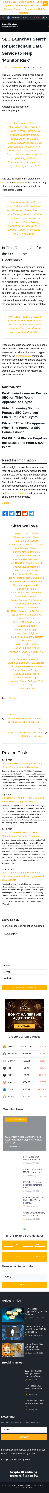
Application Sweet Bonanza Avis (26, 651)
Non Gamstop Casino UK (26, 585)
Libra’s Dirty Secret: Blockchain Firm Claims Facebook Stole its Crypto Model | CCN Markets (23, 876)
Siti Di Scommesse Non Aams (26, 666)
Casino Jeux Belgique (26, 633)
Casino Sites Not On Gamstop (26, 600)
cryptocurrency (23, 356)
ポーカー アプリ (26, 685)
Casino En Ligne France (26, 648)
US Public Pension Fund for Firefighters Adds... (32, 1185)
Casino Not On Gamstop (26, 607)
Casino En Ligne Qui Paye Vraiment (26, 662)
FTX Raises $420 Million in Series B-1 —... (34, 1388)
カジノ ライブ (26, 655)
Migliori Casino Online (26, 533)
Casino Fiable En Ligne (26, 677)
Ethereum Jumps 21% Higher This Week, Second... (33, 1200)
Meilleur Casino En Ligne (26, 574)
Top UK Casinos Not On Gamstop (26, 578)
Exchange (34, 126)
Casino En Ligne (26, 626)
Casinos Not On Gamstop (26, 552)
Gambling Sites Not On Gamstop (26, 544)
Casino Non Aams (26, 589)
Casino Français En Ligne (26, 670)
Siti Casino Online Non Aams (26, 592)
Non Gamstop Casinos (26, 541)
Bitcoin (5, 182)
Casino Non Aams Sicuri (26, 537)
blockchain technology (16, 493)
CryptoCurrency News (13, 67)
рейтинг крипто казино (26, 659)
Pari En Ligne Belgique (26, 629)
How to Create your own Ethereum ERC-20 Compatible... (36, 1329)
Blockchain (13, 698)
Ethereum (19, 182)
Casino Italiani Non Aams (26, 559)
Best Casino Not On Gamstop (32, 11)
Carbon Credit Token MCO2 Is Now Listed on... (34, 1403)
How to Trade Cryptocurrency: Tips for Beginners (36, 1311)
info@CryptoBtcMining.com (15, 1459)
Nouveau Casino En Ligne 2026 (26, 681)
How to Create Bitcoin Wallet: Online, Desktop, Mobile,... (35, 1347)
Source (5, 503)
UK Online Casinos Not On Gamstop (26, 611)
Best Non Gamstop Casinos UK (26, 563)
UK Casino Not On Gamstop (26, 614)
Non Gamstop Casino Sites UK (26, 581)
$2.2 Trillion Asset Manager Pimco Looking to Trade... (33, 1373)
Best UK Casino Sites (26, 596)
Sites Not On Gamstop (26, 570)
